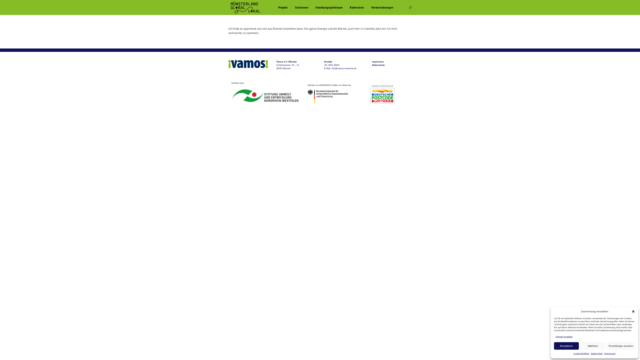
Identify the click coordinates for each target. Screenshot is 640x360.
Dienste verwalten (564, 336)
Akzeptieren (566, 345)
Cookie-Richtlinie (581, 353)
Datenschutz (597, 353)
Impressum (610, 353)
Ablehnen (593, 345)
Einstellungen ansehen (621, 345)
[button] (633, 311)
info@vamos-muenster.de (344, 68)
